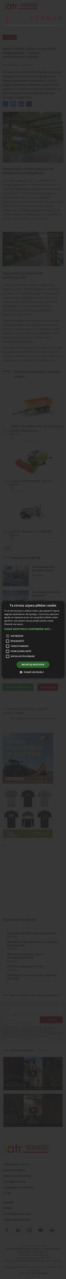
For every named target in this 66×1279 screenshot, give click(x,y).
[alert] (33, 639)
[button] (33, 629)
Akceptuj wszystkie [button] (32, 664)
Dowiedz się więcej (13, 624)
